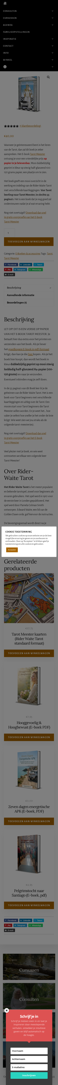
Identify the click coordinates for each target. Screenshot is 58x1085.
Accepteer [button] (12, 550)
